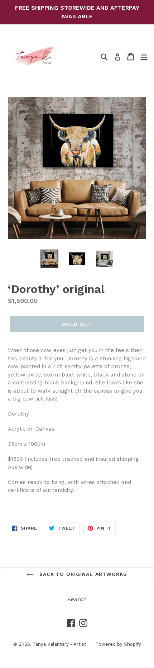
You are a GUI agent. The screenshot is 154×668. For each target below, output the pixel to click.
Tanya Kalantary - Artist (59, 644)
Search (77, 599)
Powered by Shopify (118, 644)
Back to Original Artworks (82, 574)
